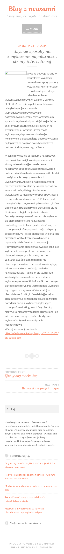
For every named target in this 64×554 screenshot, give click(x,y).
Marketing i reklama (32, 46)
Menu (34, 28)
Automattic (44, 547)
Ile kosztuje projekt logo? (40, 386)
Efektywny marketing (21, 374)
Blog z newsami (32, 8)
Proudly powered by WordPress (32, 543)
